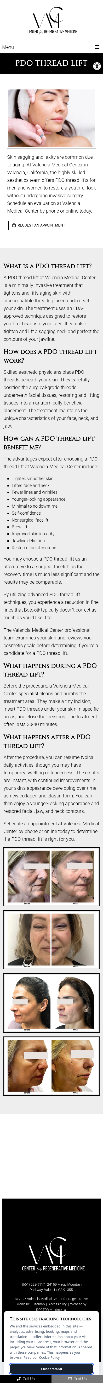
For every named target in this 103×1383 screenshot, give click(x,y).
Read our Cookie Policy (41, 1357)
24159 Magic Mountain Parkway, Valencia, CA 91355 (56, 1287)
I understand (51, 1369)
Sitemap (39, 1304)
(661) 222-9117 (33, 1284)
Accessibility (57, 1304)
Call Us (28, 1379)
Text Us (80, 1379)
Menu (8, 47)
